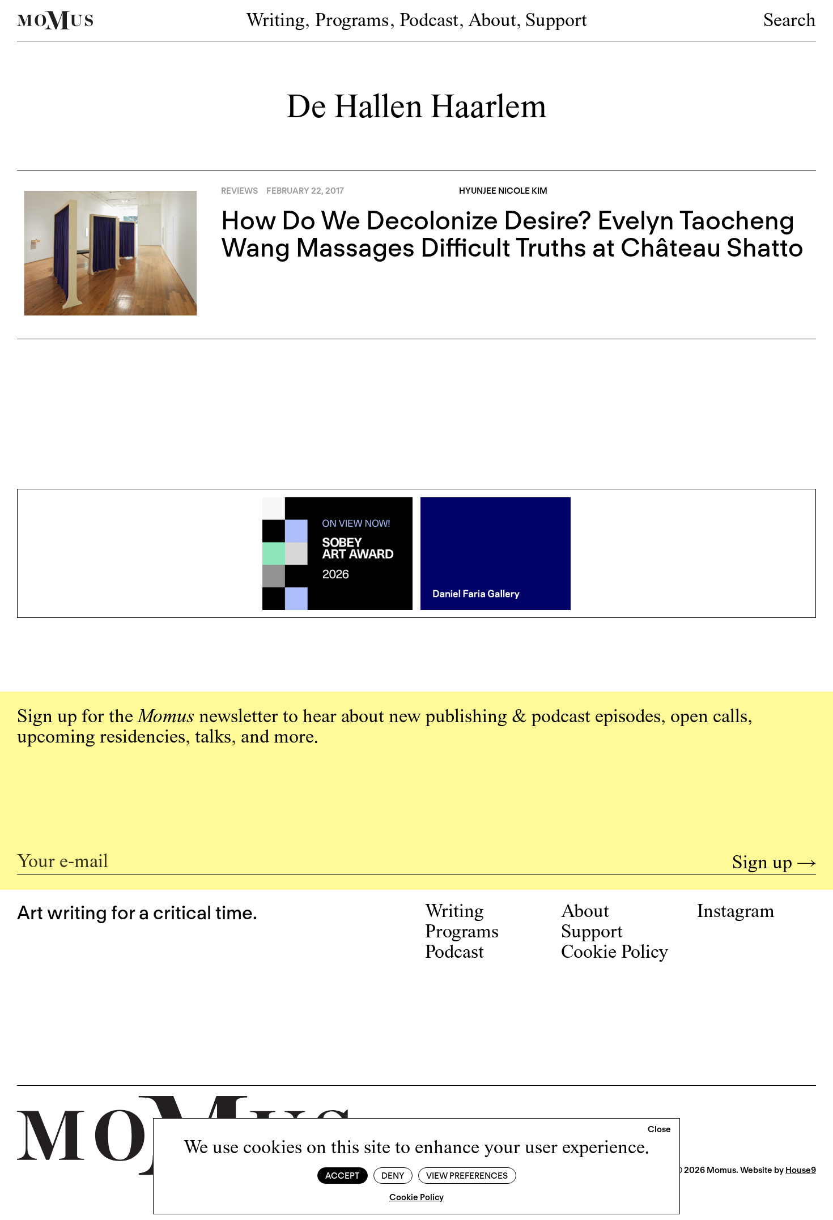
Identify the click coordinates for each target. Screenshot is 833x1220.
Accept (342, 1176)
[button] (659, 1130)
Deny (392, 1176)
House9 (800, 1170)
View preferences (467, 1176)
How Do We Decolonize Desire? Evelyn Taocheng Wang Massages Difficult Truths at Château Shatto (512, 234)
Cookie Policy (416, 1197)
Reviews (239, 191)
